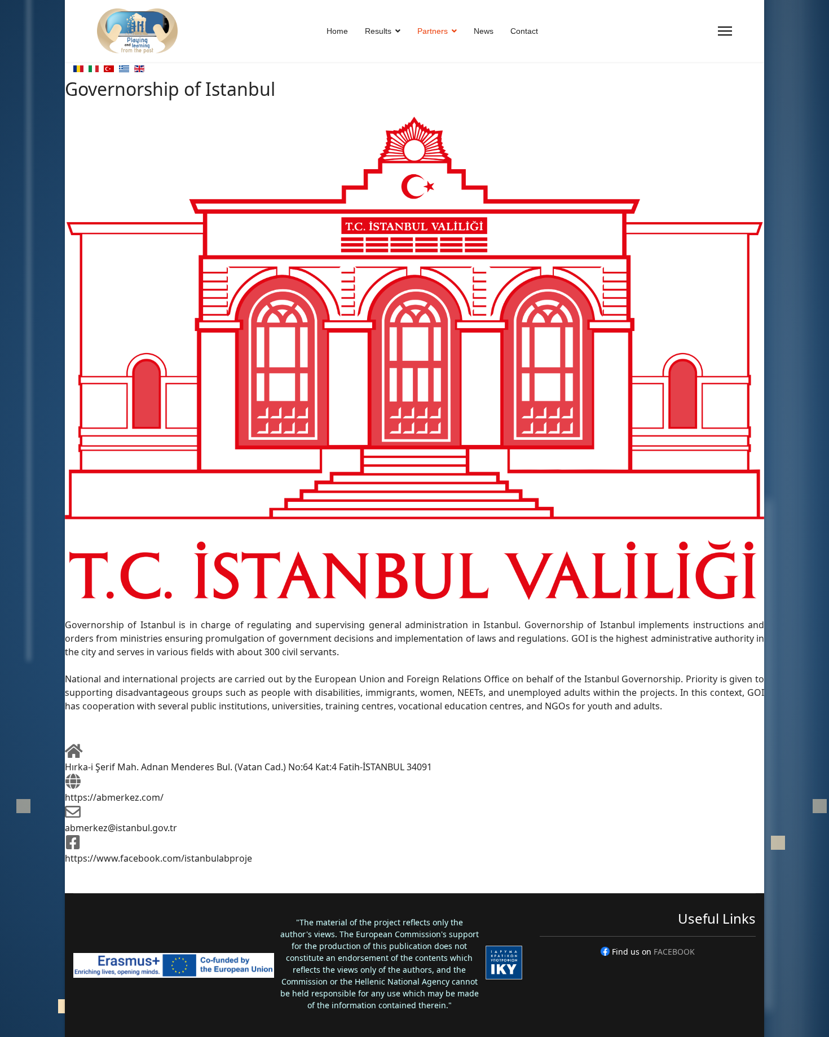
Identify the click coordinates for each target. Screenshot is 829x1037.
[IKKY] (504, 962)
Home (337, 31)
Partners (432, 31)
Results (378, 31)
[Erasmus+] (173, 965)
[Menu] (725, 31)
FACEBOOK (674, 951)
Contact (524, 31)
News (483, 31)
